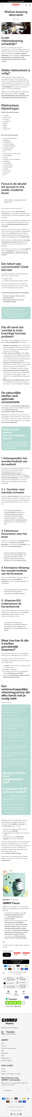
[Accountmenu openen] (26, 5)
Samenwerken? (5, 1058)
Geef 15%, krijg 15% (6, 1060)
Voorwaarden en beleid (16, 1110)
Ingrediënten (4, 1053)
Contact (3, 1071)
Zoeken (3, 1069)
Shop (2, 1043)
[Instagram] (14, 1114)
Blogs (2, 1055)
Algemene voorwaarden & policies (11, 1074)
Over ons (3, 1046)
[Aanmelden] (28, 1090)
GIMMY (13, 1107)
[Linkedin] (20, 1114)
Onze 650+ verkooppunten (8, 1048)
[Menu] (2, 5)
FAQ (2, 1050)
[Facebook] (11, 1114)
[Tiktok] (17, 1114)
